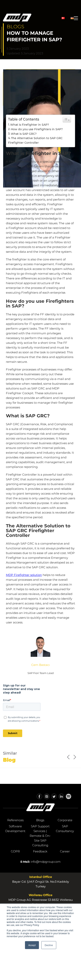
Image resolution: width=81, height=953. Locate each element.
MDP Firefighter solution (24, 575)
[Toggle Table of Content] (67, 120)
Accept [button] (32, 945)
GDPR (15, 851)
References (15, 820)
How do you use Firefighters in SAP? (37, 129)
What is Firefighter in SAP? (29, 124)
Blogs (40, 820)
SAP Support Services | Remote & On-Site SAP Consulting (40, 835)
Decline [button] (49, 945)
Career (65, 851)
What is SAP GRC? (24, 133)
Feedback (40, 851)
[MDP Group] (17, 18)
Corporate (65, 820)
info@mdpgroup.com (46, 861)
